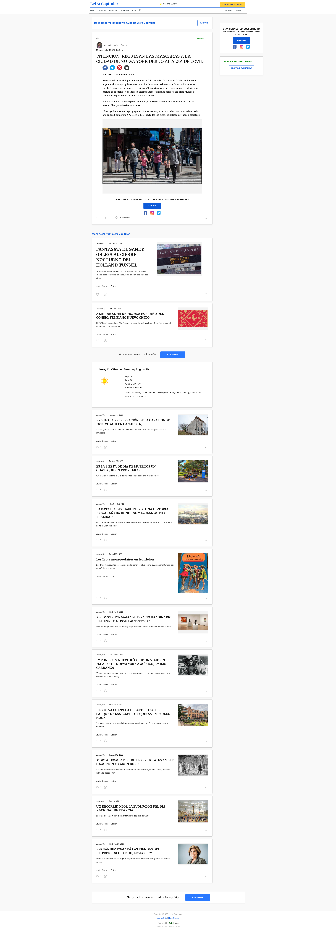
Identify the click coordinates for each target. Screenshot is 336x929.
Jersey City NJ (202, 38)
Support (204, 23)
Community (113, 10)
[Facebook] (105, 67)
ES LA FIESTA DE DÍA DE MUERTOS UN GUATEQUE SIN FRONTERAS (126, 468)
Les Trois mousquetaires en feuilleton (125, 559)
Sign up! (152, 206)
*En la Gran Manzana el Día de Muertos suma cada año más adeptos (127, 476)
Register (228, 10)
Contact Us (162, 918)
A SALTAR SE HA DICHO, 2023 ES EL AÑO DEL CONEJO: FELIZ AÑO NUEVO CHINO (130, 315)
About (134, 10)
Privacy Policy (174, 927)
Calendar (102, 10)
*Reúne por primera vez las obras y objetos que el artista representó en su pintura (133, 626)
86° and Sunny (170, 4)
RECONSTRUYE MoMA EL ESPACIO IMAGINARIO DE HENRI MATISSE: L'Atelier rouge (133, 619)
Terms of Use (162, 927)
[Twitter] (112, 67)
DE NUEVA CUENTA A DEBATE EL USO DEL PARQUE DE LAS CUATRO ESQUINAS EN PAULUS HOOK (133, 714)
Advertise (125, 10)
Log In (239, 10)
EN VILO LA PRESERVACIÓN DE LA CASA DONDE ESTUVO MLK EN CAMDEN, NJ (133, 422)
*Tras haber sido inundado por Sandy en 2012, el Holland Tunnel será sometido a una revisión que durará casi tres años (122, 274)
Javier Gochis (102, 286)
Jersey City (101, 243)
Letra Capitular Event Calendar (238, 61)
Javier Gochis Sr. (111, 45)
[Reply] (105, 217)
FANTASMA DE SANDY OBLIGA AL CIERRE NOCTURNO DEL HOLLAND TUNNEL (120, 257)
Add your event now (241, 68)
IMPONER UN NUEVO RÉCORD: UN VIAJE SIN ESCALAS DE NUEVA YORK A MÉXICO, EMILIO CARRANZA (131, 664)
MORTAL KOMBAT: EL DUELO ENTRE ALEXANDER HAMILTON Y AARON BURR (135, 762)
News (92, 10)
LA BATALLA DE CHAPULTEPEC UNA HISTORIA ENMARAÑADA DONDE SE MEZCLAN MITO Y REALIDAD (132, 513)
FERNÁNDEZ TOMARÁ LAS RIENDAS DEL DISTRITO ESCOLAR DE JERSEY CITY (128, 851)
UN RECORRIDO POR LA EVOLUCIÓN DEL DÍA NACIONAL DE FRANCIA (130, 808)
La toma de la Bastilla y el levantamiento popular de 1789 (122, 816)
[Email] (126, 67)
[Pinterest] (119, 67)
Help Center (173, 918)
